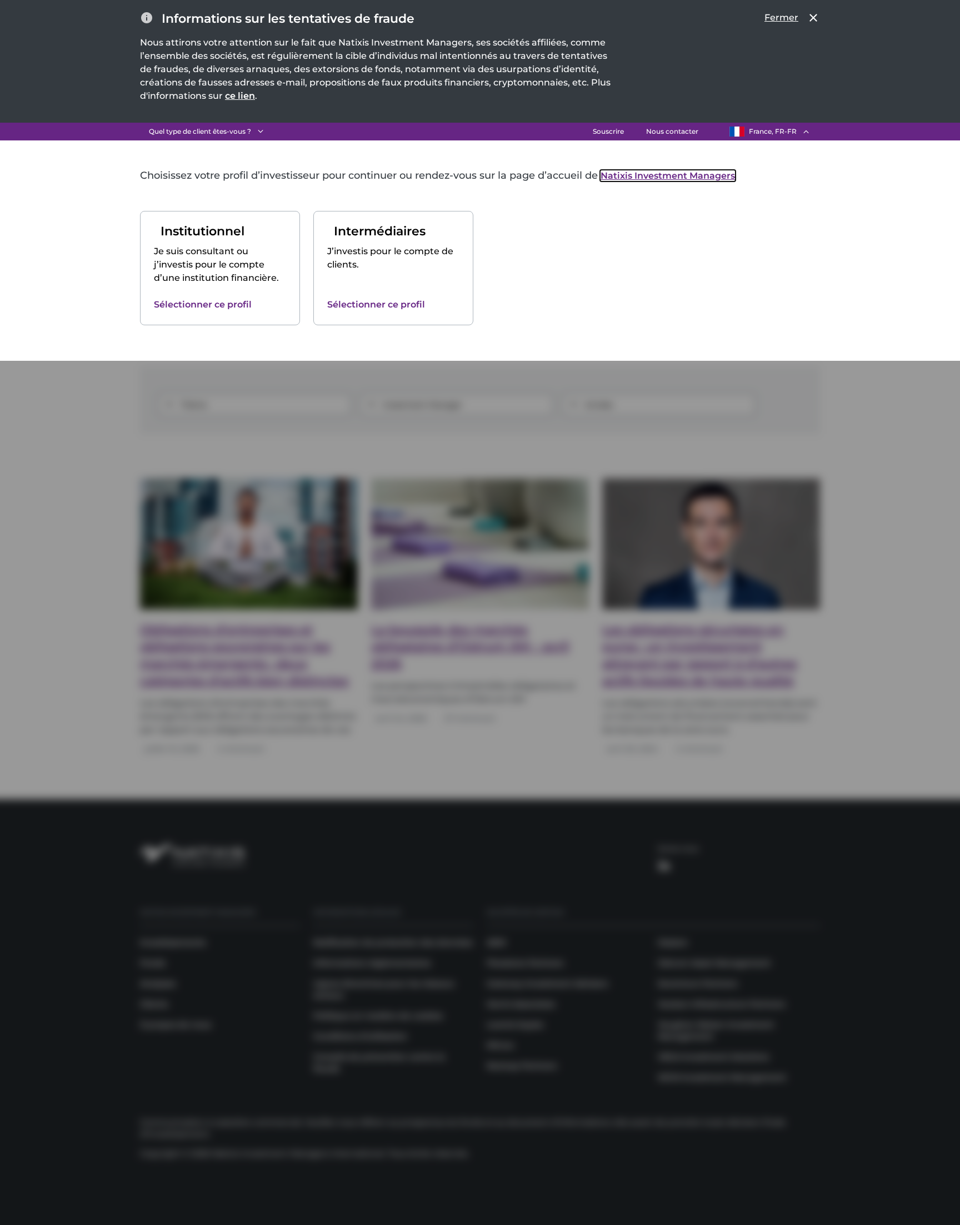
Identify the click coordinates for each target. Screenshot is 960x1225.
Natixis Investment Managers (668, 175)
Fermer (781, 17)
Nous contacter (672, 131)
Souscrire (608, 131)
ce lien (240, 95)
